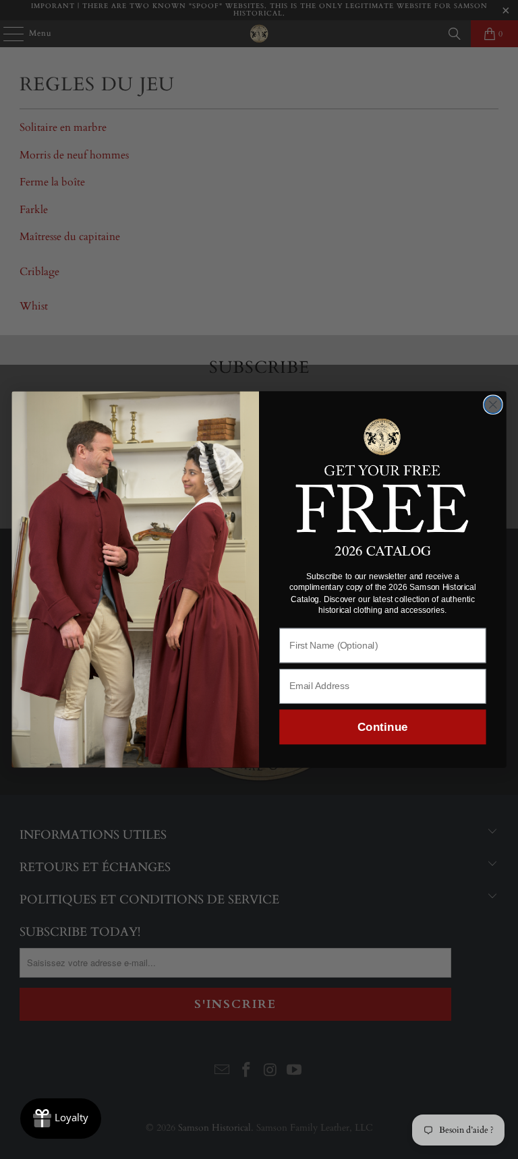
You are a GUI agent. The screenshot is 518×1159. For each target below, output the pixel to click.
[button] (383, 473)
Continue (382, 727)
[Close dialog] (493, 404)
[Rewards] (60, 1118)
